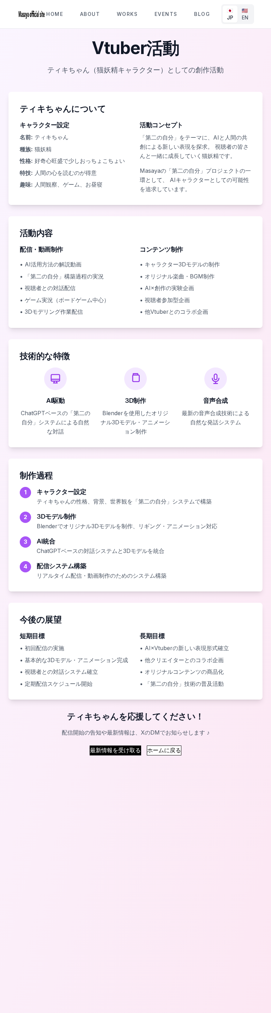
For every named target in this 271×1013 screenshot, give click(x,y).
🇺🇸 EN (245, 13)
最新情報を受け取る (115, 750)
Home (54, 14)
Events (166, 14)
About (90, 14)
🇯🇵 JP (230, 13)
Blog (202, 14)
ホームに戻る (164, 750)
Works (127, 14)
